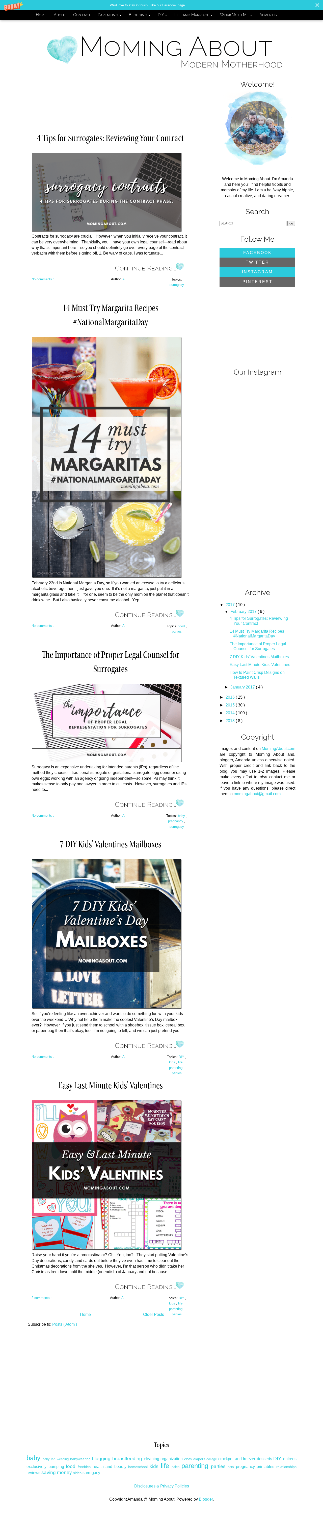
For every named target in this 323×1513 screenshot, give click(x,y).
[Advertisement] (117, 100)
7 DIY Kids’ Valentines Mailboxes (110, 844)
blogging (101, 1458)
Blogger (206, 1499)
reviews (33, 1473)
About (60, 14)
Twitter (257, 262)
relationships (286, 1467)
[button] (161, 5)
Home (41, 14)
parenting (176, 1068)
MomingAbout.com (278, 748)
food (182, 626)
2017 (231, 605)
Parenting (110, 14)
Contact (82, 14)
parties (177, 631)
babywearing (80, 1459)
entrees (290, 1459)
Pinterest (258, 282)
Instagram (257, 272)
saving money (56, 1472)
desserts (264, 1459)
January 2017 (243, 687)
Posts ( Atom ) (64, 1324)
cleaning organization (163, 1459)
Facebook (257, 252)
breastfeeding (127, 1458)
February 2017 (244, 611)
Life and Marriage (193, 14)
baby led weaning (56, 1459)
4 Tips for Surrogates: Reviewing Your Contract (110, 138)
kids (172, 1062)
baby (182, 816)
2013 (231, 721)
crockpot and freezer (236, 1459)
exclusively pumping (45, 1466)
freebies (84, 1467)
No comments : (43, 279)
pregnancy (176, 821)
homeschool (138, 1467)
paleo (175, 1467)
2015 (231, 705)
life (180, 1062)
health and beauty (109, 1466)
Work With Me (236, 14)
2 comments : (42, 1298)
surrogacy (177, 285)
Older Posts (153, 1314)
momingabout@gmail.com (257, 794)
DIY (162, 14)
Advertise (269, 14)
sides (77, 1473)
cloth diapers (194, 1459)
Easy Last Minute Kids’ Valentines (110, 1085)
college (211, 1459)
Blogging (140, 14)
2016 (231, 697)
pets (231, 1467)
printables (265, 1466)
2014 (231, 713)
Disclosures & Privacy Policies (161, 1486)
